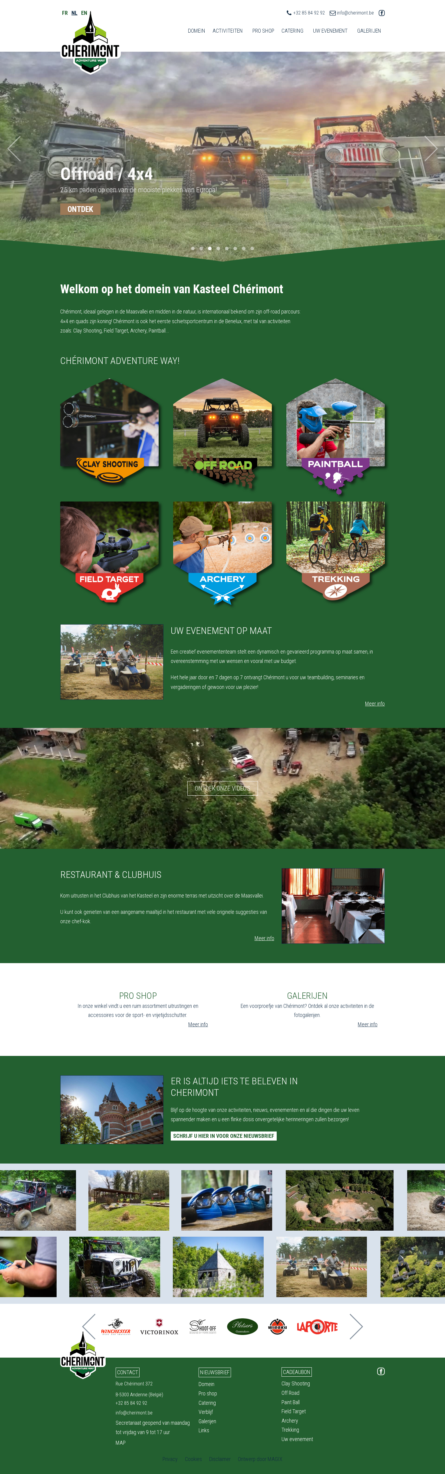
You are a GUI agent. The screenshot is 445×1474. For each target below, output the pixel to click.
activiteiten (228, 31)
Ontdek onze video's (222, 788)
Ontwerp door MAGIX (260, 1459)
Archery (290, 1420)
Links (204, 1430)
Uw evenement (297, 1439)
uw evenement (330, 31)
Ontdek (80, 209)
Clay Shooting (296, 1383)
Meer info (375, 703)
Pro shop (208, 1393)
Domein (196, 31)
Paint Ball (291, 1402)
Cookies (193, 1459)
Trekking (290, 1430)
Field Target (294, 1411)
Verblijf (206, 1412)
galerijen (369, 31)
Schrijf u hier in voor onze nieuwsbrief (223, 1136)
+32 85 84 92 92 (309, 13)
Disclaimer (220, 1459)
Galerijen (207, 1421)
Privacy (170, 1459)
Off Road (290, 1393)
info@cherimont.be (355, 13)
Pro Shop (263, 31)
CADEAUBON (296, 1372)
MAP (121, 1443)
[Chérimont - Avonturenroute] (90, 42)
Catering (292, 31)
